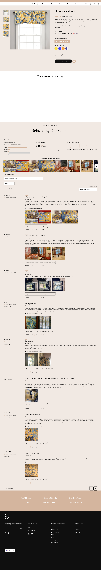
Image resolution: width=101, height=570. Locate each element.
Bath (53, 4)
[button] (76, 33)
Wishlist (53, 535)
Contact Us (54, 537)
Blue (59, 48)
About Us (77, 527)
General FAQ (54, 542)
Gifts (75, 4)
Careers (77, 529)
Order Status (54, 527)
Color (59, 45)
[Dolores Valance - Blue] (6, 116)
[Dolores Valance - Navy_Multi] (9, 116)
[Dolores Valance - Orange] (8, 116)
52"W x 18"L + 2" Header (62, 41)
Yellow (56, 48)
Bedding (35, 4)
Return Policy (55, 532)
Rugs (68, 4)
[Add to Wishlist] (74, 61)
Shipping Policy (55, 529)
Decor (60, 4)
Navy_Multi (66, 48)
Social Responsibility (56, 540)
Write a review (69, 16)
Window (45, 4)
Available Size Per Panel (61, 38)
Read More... (58, 27)
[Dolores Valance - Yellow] (4, 116)
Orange (63, 48)
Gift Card (77, 532)
